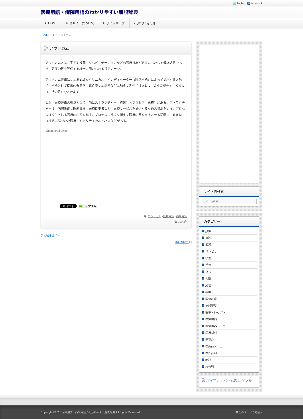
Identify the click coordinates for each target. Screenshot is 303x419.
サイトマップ (115, 23)
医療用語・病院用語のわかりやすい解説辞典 (88, 412)
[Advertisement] (116, 164)
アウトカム (154, 216)
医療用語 (168, 216)
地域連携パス (51, 235)
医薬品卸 (211, 353)
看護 (208, 244)
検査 (208, 258)
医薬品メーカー (215, 346)
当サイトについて (81, 23)
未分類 (209, 366)
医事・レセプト (215, 312)
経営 (208, 285)
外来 (208, 271)
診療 (184, 221)
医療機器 (211, 319)
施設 (208, 237)
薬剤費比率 (182, 242)
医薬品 (209, 339)
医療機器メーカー (216, 326)
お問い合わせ (146, 23)
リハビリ (211, 251)
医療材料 (211, 332)
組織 (208, 292)
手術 (208, 265)
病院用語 (181, 216)
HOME (52, 23)
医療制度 (211, 299)
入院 (208, 278)
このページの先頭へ (250, 412)
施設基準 (211, 305)
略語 (208, 359)
